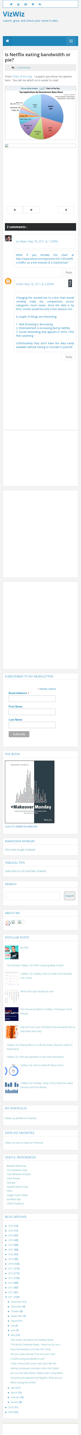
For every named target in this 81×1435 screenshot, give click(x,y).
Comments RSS (55, 1430)
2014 (11, 1282)
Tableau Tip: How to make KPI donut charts (41, 1065)
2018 (11, 1263)
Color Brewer (13, 1178)
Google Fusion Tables (17, 1195)
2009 (11, 1412)
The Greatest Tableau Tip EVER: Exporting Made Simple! (35, 965)
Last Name (15, 719)
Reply (69, 272)
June (13, 1330)
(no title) (24, 947)
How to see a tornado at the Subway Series (32, 1339)
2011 (11, 1297)
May (13, 1335)
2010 (11, 1407)
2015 (11, 1278)
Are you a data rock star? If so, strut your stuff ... (34, 1354)
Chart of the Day (22, 76)
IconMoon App (14, 1199)
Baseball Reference (16, 1165)
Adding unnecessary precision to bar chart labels (35, 1368)
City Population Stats (17, 1170)
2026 (11, 1225)
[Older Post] (66, 209)
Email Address (19, 693)
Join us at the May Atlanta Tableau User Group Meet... (37, 1373)
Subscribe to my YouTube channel (25, 871)
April (13, 1387)
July (13, 1325)
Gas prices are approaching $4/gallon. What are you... (37, 1377)
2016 (11, 1273)
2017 (11, 1268)
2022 (11, 1244)
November (16, 1306)
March (14, 1392)
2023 (11, 1240)
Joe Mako (21, 241)
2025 (11, 1230)
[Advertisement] (33, 456)
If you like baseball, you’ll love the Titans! (31, 1349)
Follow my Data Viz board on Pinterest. (24, 1142)
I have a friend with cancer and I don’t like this (33, 1363)
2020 (11, 1254)
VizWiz (20, 284)
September (17, 1316)
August (14, 1320)
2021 (11, 1249)
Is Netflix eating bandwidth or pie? (27, 1358)
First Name (15, 706)
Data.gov (11, 1182)
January (15, 1402)
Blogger (42, 1427)
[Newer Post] (15, 209)
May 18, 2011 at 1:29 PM (43, 241)
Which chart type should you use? (36, 991)
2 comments (23, 67)
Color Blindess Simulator (19, 1174)
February (16, 1397)
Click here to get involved (20, 849)
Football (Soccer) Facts (17, 1186)
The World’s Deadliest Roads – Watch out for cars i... (36, 1344)
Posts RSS (42, 1430)
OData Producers (15, 1203)
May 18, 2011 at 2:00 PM (39, 284)
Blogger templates (56, 1427)
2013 (11, 1287)
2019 (11, 1259)
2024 (11, 1235)
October (15, 1311)
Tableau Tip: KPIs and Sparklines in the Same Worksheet (35, 1056)
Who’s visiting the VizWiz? (23, 1382)
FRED (9, 1191)
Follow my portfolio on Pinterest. (21, 1118)
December (16, 1301)
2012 (11, 1292)
